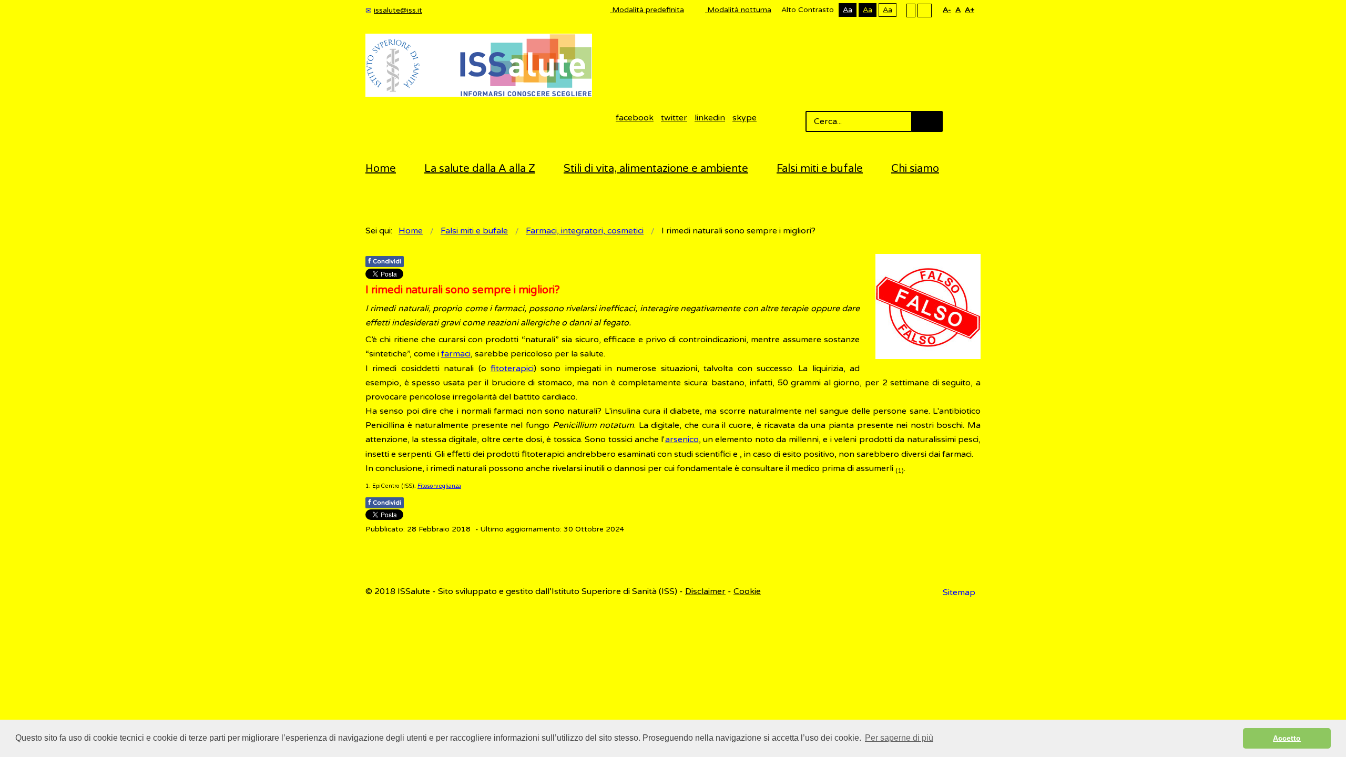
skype (744, 117)
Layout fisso (910, 10)
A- (947, 9)
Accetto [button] (1287, 738)
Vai (927, 121)
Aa (847, 9)
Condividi (384, 261)
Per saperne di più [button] (899, 737)
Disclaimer (705, 591)
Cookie (747, 591)
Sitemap (959, 592)
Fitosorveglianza (439, 486)
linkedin (710, 117)
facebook (635, 117)
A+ (969, 9)
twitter (674, 117)
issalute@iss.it (398, 10)
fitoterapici (512, 368)
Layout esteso (924, 10)
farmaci (456, 354)
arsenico (682, 439)
